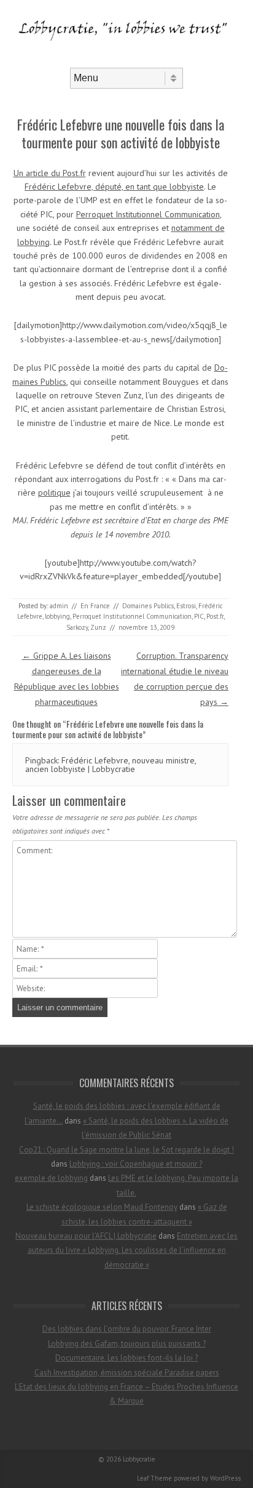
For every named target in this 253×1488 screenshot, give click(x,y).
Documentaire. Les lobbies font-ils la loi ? (126, 1358)
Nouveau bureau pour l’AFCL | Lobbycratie (86, 1236)
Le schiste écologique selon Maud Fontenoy (101, 1207)
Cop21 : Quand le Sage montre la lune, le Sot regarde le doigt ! (126, 1149)
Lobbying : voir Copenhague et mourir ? (135, 1164)
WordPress (225, 1478)
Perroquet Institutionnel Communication (148, 214)
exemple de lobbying (51, 1178)
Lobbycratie (139, 1459)
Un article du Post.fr (50, 173)
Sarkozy (77, 627)
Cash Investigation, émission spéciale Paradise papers (126, 1372)
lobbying (57, 616)
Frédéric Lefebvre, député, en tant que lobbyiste (114, 186)
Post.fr (215, 616)
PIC (199, 616)
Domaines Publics (148, 605)
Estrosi (186, 605)
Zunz (98, 627)
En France (95, 605)
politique (54, 492)
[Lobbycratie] (126, 57)
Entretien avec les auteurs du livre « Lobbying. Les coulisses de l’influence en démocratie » (133, 1250)
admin (59, 605)
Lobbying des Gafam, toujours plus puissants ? (127, 1343)
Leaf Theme (154, 1478)
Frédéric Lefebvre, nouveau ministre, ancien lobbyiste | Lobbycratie (110, 764)
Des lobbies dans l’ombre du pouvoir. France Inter (126, 1329)
